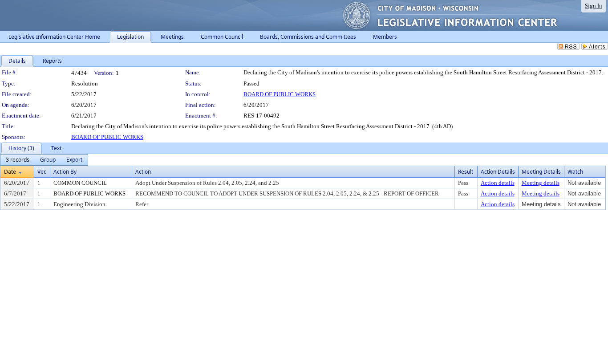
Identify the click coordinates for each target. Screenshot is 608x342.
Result (465, 171)
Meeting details (540, 182)
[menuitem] (17, 160)
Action (143, 171)
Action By (65, 171)
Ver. (41, 171)
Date (10, 171)
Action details (498, 182)
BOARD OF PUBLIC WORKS (279, 94)
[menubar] (44, 160)
